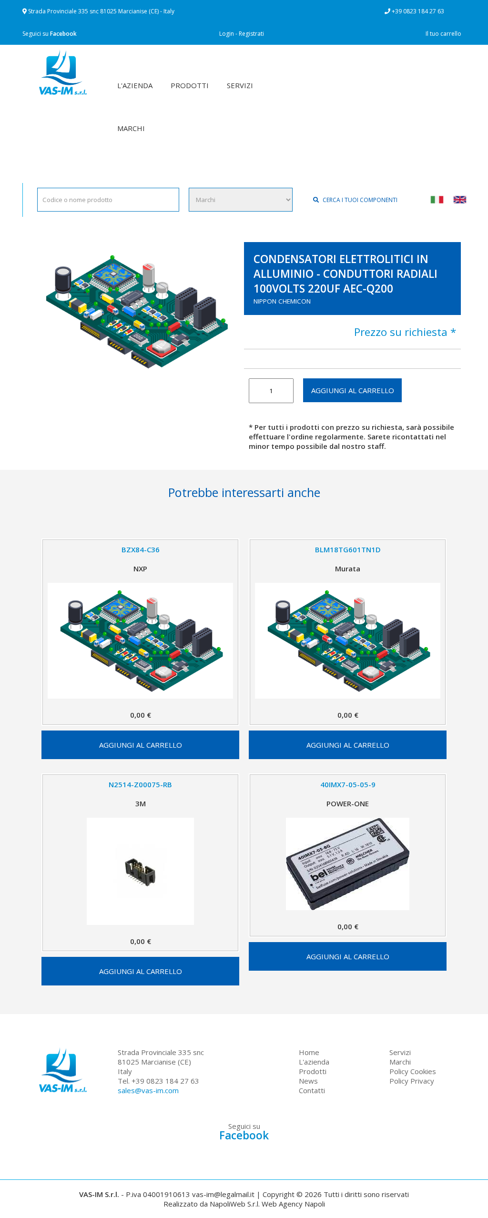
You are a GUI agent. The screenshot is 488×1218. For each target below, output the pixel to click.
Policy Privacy (411, 1081)
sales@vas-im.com (148, 1090)
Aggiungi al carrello (352, 390)
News (308, 1081)
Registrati (251, 34)
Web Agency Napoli (293, 1203)
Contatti (312, 1090)
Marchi (400, 1061)
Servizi (400, 1052)
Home (309, 1052)
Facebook (63, 34)
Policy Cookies (412, 1071)
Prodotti (312, 1071)
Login (226, 34)
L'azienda (314, 1061)
